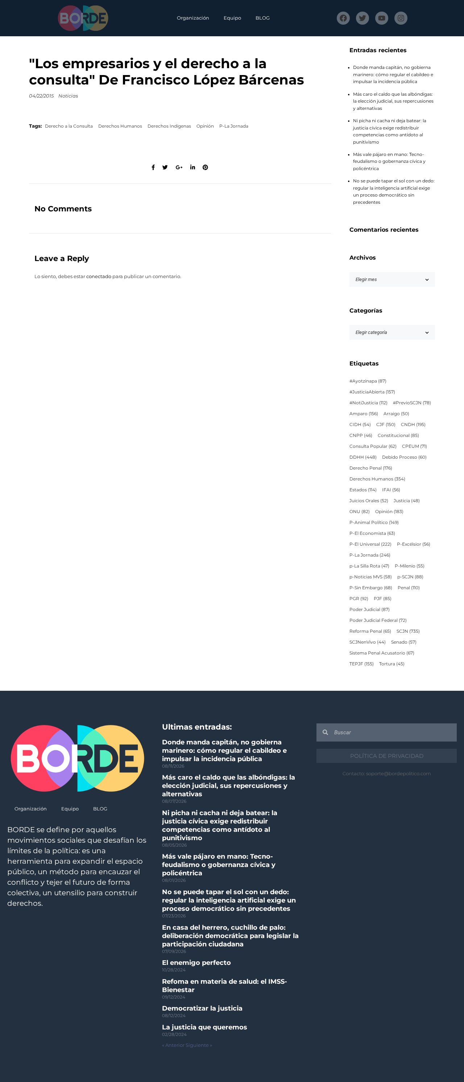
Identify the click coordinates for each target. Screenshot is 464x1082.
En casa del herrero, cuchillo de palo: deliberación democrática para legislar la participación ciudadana (230, 936)
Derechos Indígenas (169, 126)
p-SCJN (410, 576)
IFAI (391, 489)
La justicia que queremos (204, 1027)
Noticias (68, 96)
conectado (98, 276)
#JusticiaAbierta (372, 392)
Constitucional (398, 435)
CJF (385, 424)
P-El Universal (370, 544)
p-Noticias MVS (370, 576)
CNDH (413, 424)
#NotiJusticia (368, 402)
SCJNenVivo (367, 642)
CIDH (360, 424)
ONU (359, 511)
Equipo (232, 18)
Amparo (363, 413)
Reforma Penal (370, 631)
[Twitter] (362, 18)
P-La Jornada (233, 126)
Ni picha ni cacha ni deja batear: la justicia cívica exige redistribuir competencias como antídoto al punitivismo (219, 825)
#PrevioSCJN (412, 402)
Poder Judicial (369, 609)
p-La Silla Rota (369, 566)
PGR (358, 598)
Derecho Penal (370, 468)
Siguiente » (199, 1045)
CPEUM (414, 446)
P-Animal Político (374, 522)
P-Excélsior (413, 544)
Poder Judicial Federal (378, 620)
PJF (383, 598)
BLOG (263, 18)
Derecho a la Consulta (69, 126)
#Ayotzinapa (367, 381)
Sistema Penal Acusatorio (381, 653)
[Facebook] (343, 18)
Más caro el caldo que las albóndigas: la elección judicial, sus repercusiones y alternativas (393, 101)
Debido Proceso (404, 457)
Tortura (392, 663)
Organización (193, 18)
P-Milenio (409, 566)
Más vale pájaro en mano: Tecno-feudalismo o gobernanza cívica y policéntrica (389, 161)
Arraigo (396, 413)
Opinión (205, 126)
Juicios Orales (368, 500)
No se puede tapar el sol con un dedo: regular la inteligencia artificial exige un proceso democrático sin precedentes (229, 900)
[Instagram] (400, 18)
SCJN (408, 631)
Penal (409, 587)
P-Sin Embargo (370, 587)
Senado (404, 642)
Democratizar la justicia (202, 1008)
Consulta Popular (373, 446)
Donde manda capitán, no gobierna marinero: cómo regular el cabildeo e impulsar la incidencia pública (393, 74)
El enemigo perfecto (196, 963)
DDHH (363, 457)
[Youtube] (381, 18)
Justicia (407, 500)
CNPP (360, 435)
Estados (363, 489)
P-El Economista (372, 533)
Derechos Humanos (120, 126)
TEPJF (361, 663)
